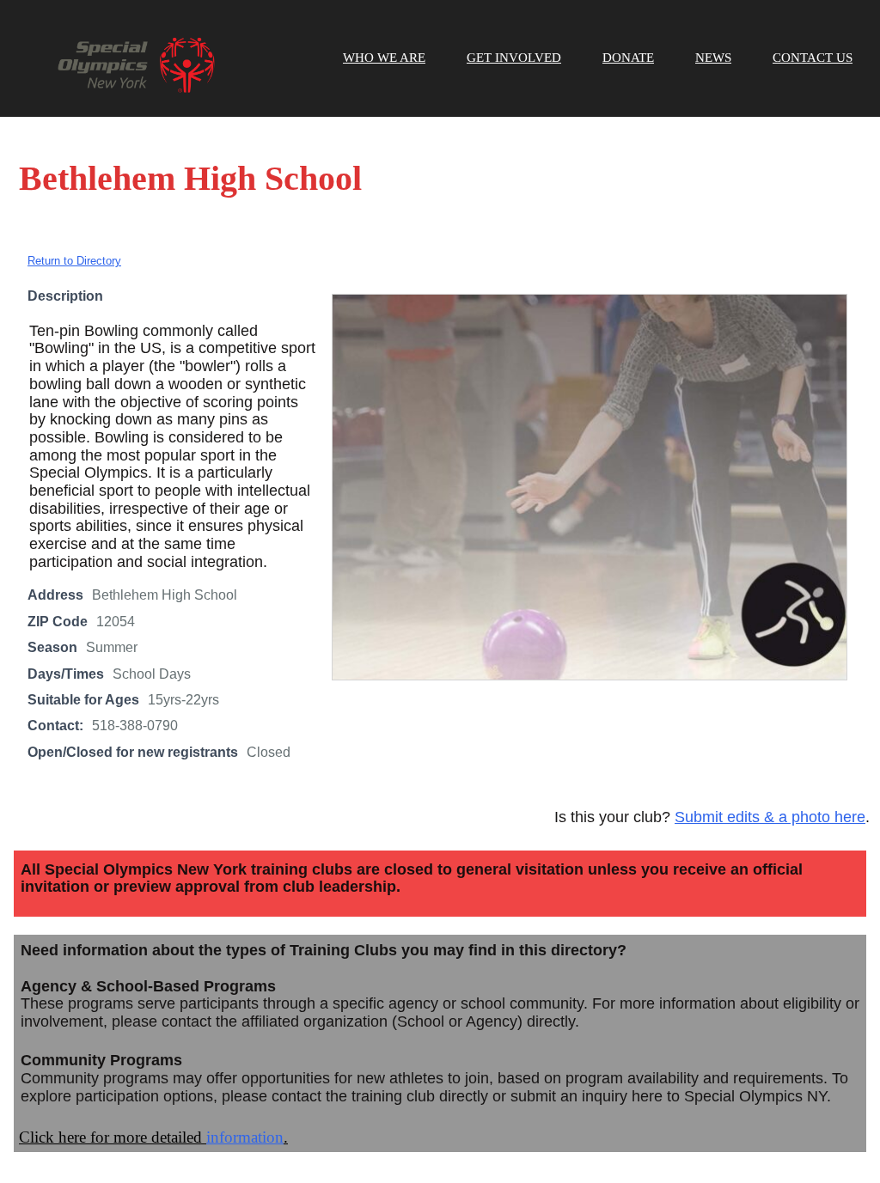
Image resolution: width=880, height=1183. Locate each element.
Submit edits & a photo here (770, 817)
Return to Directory (74, 260)
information (245, 1137)
